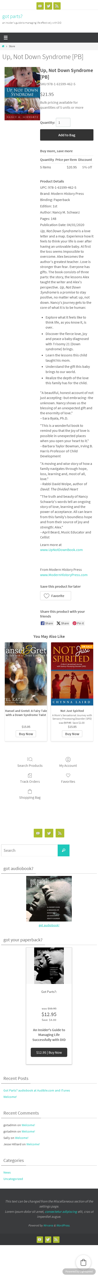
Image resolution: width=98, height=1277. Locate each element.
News (7, 1172)
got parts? (12, 16)
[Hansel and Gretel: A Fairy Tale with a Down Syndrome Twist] (26, 673)
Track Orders (30, 781)
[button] (55, 595)
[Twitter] (48, 6)
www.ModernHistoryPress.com (64, 574)
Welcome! (10, 1097)
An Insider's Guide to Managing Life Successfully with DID (49, 1034)
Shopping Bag (30, 797)
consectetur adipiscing (61, 1211)
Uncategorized (13, 1179)
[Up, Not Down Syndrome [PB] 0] (22, 93)
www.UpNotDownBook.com (61, 549)
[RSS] (57, 6)
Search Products (30, 765)
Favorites (68, 781)
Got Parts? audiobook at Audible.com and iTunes (36, 1090)
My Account (68, 765)
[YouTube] (40, 6)
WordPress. (63, 1225)
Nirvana (48, 1225)
